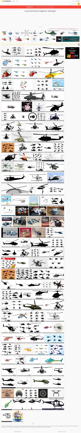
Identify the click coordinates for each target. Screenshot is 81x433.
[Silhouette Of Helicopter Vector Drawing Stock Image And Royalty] (58, 382)
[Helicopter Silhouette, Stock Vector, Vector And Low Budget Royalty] (8, 285)
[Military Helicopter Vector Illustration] (42, 382)
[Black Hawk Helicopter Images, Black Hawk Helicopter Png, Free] (6, 52)
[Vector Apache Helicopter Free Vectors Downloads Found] (30, 167)
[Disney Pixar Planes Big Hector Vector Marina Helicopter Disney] (34, 222)
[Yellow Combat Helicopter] (51, 74)
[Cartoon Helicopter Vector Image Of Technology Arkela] (20, 316)
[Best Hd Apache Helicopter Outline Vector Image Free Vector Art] (34, 127)
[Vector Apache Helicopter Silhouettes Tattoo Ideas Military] (40, 167)
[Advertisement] (40, 19)
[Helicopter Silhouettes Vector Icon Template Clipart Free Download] (24, 274)
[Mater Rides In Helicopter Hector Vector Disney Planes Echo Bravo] (10, 233)
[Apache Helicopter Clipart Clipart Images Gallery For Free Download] (55, 117)
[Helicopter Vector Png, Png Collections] (48, 148)
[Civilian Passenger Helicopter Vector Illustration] (20, 201)
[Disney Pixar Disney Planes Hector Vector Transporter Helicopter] (37, 211)
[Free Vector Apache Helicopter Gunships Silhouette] (23, 252)
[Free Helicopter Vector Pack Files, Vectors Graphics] (30, 327)
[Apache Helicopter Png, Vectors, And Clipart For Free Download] (32, 117)
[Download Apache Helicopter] (6, 137)
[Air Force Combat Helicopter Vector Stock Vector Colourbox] (33, 305)
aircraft (41, 44)
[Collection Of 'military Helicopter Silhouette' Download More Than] (25, 242)
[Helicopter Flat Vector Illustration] (8, 338)
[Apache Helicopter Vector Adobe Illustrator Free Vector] (8, 127)
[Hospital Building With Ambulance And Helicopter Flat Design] (34, 201)
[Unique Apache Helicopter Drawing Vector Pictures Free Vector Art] (53, 157)
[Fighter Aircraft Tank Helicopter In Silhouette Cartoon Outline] (7, 85)
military (7, 44)
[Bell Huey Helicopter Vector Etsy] (6, 316)
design (59, 44)
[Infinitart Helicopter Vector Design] (24, 370)
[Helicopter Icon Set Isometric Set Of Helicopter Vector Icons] (35, 62)
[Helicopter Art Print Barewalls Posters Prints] (57, 252)
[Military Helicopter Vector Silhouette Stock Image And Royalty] (42, 370)
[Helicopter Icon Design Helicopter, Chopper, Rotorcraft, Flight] (29, 52)
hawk (45, 44)
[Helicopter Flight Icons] (42, 85)
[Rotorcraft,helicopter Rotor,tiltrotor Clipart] (18, 189)
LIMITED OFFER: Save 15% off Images (58, 28)
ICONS (17, 1)
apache (3, 44)
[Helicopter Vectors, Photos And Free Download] (41, 349)
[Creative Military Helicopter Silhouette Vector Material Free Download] (57, 242)
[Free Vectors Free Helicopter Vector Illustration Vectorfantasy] (46, 327)
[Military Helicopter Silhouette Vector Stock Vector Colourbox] (58, 285)
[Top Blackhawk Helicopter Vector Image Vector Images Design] (42, 189)
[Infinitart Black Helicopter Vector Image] (8, 370)
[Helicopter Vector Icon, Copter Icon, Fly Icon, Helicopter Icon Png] (6, 62)
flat (48, 44)
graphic (55, 44)
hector (30, 44)
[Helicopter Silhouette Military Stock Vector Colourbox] (33, 285)
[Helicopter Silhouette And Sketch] (5, 305)
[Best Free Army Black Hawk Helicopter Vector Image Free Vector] (54, 167)
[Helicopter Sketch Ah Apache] (22, 148)
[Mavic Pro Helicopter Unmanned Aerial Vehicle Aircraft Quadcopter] (56, 393)
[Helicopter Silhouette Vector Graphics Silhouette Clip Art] (56, 263)
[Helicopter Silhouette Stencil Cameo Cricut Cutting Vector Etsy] (8, 263)
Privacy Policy (60, 431)
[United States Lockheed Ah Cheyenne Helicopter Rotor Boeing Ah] (7, 167)
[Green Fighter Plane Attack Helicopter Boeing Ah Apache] (22, 137)
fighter (51, 44)
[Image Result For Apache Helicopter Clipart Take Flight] (58, 148)
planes (38, 44)
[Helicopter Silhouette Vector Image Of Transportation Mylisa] (20, 360)
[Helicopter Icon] (8, 360)
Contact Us (64, 431)
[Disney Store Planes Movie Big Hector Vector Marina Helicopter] (19, 222)
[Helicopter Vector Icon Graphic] (33, 360)
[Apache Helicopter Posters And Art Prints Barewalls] (16, 96)
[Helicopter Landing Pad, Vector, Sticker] (43, 393)
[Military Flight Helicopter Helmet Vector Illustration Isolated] (19, 393)
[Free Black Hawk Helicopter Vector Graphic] (37, 177)
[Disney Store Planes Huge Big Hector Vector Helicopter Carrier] (7, 222)
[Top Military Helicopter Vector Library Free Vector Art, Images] (8, 382)
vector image (12, 44)
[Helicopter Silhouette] (56, 295)
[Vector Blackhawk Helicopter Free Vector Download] (56, 189)
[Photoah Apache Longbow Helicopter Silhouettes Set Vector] (37, 157)
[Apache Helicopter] (55, 107)
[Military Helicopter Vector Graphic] (9, 157)
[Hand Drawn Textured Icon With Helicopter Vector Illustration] (58, 327)
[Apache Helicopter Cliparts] (13, 117)
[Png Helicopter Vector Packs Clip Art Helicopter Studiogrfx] (58, 62)
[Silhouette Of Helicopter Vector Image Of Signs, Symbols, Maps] (27, 295)
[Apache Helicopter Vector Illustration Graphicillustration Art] (27, 107)
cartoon (74, 44)
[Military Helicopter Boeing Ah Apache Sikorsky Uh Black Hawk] (26, 157)
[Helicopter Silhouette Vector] (44, 252)
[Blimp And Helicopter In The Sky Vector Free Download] (6, 201)
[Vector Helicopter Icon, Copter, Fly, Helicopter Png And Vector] (33, 74)
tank (70, 44)
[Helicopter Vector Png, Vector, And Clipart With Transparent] (27, 349)
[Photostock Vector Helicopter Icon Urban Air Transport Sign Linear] (46, 201)
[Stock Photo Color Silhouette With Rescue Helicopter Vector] (53, 404)
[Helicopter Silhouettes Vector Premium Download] (47, 285)
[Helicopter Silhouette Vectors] (7, 148)
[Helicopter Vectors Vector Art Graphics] (56, 349)
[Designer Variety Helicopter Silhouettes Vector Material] (49, 233)
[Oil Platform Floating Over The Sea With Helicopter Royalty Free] (18, 416)
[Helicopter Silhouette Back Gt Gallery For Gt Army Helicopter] (53, 52)
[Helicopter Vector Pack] (54, 338)
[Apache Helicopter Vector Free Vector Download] (20, 127)
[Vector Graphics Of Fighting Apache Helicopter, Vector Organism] (19, 167)
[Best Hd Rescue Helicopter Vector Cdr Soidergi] (34, 404)
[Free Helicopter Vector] (10, 327)
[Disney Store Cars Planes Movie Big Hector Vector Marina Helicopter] (55, 211)
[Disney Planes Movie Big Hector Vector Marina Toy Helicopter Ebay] (57, 222)
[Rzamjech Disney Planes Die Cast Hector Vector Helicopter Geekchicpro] (39, 233)
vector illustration (18, 44)
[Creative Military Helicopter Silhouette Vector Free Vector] (37, 316)
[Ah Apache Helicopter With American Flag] (11, 107)
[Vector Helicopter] (24, 382)
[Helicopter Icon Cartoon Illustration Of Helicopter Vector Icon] (47, 62)
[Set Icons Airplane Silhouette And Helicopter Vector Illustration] (16, 305)
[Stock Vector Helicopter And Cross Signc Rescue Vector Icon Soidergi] (6, 416)
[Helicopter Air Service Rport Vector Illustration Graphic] (58, 85)
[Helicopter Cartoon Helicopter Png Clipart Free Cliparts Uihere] (6, 74)
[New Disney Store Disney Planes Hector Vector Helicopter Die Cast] (25, 233)
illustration (66, 44)
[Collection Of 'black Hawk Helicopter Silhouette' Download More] (14, 177)
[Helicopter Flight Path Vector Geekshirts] (8, 211)
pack (27, 44)
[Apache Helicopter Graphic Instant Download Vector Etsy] (23, 117)
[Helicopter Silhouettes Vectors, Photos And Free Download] (41, 274)
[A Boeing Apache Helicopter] (33, 96)
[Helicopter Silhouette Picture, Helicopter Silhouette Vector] (37, 52)
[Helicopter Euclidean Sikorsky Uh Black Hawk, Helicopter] (17, 52)
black (24, 44)
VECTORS (13, 1)
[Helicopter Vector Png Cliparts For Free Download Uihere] (6, 96)
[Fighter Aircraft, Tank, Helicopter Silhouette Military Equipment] (9, 252)
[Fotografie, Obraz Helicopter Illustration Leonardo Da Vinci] (7, 393)
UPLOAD (77, 1)
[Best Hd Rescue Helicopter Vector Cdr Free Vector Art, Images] (20, 404)
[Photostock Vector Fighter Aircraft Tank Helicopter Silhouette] (57, 201)
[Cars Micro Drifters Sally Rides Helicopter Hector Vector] (21, 211)
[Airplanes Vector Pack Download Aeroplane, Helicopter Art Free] (23, 85)
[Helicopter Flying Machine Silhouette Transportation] (48, 137)
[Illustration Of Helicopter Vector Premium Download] (52, 360)
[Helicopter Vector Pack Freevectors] (7, 349)
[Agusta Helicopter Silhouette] (59, 233)
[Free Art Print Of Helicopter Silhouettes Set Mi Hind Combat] (34, 252)
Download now (51, 6)
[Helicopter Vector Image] (20, 338)
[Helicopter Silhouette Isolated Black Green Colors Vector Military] (22, 263)
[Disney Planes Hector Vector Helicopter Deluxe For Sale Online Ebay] (45, 222)
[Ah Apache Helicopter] (55, 96)
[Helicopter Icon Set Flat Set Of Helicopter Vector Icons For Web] (21, 62)
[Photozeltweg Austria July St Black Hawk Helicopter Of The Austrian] (55, 177)
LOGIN (73, 1)
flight (62, 44)
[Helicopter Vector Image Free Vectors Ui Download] (36, 148)
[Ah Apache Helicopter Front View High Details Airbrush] (39, 107)
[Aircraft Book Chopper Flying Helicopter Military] (10, 242)
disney (34, 44)
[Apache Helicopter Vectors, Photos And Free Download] (41, 117)
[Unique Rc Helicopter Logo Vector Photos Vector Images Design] (6, 404)
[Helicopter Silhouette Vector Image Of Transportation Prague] (21, 285)
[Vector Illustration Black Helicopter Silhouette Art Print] (40, 295)
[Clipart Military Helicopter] (54, 127)
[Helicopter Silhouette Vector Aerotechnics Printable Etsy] (38, 263)
